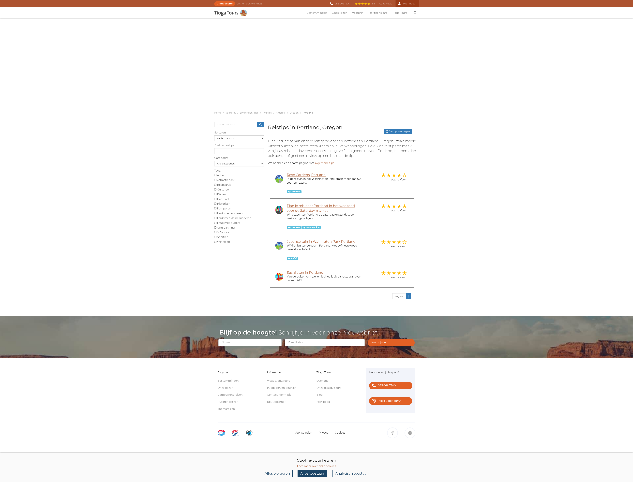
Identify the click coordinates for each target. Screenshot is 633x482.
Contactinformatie (279, 394)
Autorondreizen (228, 401)
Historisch (223, 203)
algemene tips (324, 163)
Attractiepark (225, 180)
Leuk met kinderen (229, 213)
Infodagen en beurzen (282, 387)
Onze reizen (339, 12)
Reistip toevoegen (399, 131)
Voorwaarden (303, 432)
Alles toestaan (312, 473)
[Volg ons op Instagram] (410, 432)
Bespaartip (223, 184)
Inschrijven (378, 342)
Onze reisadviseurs (328, 387)
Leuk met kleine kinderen (233, 218)
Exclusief (222, 199)
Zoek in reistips (224, 145)
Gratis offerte (225, 3)
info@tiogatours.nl (390, 400)
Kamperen (223, 208)
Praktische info (377, 12)
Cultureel (222, 189)
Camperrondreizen (230, 394)
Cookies (340, 432)
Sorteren (220, 132)
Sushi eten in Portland (305, 273)
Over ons (322, 380)
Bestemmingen (317, 12)
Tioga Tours (399, 12)
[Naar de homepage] (232, 13)
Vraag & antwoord (278, 380)
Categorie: (221, 158)
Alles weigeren (277, 473)
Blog (319, 394)
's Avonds (222, 232)
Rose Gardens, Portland (306, 175)
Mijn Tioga (323, 401)
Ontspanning (225, 227)
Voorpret (357, 12)
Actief (220, 175)
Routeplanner (276, 401)
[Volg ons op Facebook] (392, 432)
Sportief (221, 237)
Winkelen (223, 241)
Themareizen (226, 408)
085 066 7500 (387, 385)
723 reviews (385, 3)
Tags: (217, 170)
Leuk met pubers (228, 222)
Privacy (323, 432)
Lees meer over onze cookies (316, 466)
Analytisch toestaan (352, 473)
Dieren (221, 194)
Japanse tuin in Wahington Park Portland (321, 242)
